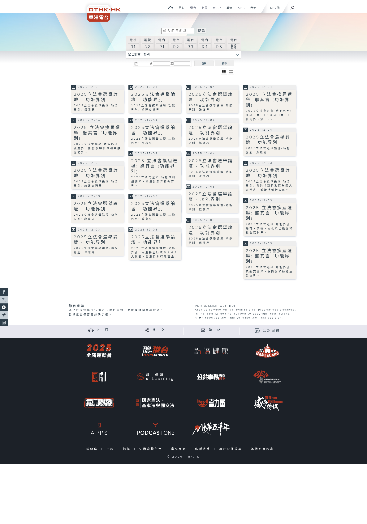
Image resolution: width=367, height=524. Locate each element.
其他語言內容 (263, 449)
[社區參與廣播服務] (267, 377)
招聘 (111, 449)
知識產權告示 (151, 449)
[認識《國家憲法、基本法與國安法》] (155, 403)
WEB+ (216, 9)
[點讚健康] (211, 351)
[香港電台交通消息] (91, 330)
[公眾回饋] (257, 330)
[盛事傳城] (267, 403)
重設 (204, 63)
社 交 (159, 330)
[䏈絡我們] (203, 330)
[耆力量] (211, 403)
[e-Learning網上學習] (155, 377)
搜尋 (224, 63)
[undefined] (170, 7)
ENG (271, 8)
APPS (240, 9)
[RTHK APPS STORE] (99, 429)
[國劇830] (99, 377)
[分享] (147, 330)
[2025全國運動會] (99, 351)
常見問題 (179, 449)
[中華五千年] (211, 429)
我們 (252, 9)
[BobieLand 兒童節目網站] (267, 351)
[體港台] (155, 351)
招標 (127, 449)
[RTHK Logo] (101, 10)
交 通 (102, 330)
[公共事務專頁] (211, 377)
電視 (180, 9)
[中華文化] (99, 403)
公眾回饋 (271, 330)
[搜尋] (292, 6)
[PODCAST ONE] (155, 429)
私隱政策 (203, 449)
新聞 (203, 9)
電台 (191, 9)
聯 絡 (215, 330)
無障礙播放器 (231, 449)
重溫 (227, 9)
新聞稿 (92, 449)
